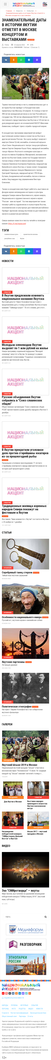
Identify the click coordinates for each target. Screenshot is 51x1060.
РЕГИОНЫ (14, 1005)
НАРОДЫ (5, 1005)
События (7, 292)
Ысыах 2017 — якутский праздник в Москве (37, 832)
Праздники (8, 760)
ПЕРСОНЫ (5, 1009)
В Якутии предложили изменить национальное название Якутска (23, 297)
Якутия (22, 238)
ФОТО (14, 1009)
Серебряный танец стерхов (17, 572)
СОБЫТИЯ (34, 1005)
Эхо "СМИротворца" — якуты (20, 890)
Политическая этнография (16, 706)
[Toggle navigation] (5, 4)
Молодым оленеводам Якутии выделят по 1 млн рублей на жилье (25, 346)
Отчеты (30, 1016)
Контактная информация (19, 1013)
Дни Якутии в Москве (13, 802)
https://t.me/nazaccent (17, 223)
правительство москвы (30, 234)
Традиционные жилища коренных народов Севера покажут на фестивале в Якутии (24, 509)
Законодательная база (38, 1013)
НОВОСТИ (39, 1009)
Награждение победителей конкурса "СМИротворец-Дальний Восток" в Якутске (12, 835)
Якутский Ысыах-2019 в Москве (19, 764)
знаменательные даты (11, 234)
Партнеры (22, 1016)
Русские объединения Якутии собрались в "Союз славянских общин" (22, 400)
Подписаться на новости (14, 998)
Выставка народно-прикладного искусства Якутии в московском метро (37, 805)
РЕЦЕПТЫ (22, 1009)
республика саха (9, 238)
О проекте (5, 1013)
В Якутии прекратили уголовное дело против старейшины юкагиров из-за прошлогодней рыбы (25, 453)
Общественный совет (9, 1016)
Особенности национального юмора (22, 617)
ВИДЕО (30, 1009)
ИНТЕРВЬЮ (24, 1005)
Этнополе (8, 568)
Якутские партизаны (13, 662)
